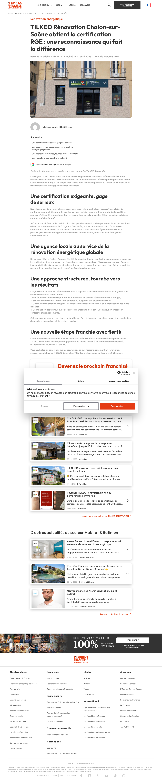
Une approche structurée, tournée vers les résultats (55, 153)
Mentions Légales (43, 775)
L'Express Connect (128, 683)
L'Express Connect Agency (131, 689)
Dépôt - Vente (16, 748)
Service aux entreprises (19, 710)
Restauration (15, 689)
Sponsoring (51, 748)
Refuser (44, 406)
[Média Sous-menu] (64, 5)
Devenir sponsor (127, 694)
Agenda (72, 5)
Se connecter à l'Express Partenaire (61, 753)
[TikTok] (115, 775)
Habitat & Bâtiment (18, 721)
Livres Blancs (89, 694)
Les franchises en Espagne (94, 716)
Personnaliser (79, 406)
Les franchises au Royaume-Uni (97, 732)
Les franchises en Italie (93, 727)
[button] (109, 5)
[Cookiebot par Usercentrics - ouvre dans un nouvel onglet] (119, 373)
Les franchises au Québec (94, 737)
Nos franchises (53, 678)
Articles (87, 678)
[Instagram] (123, 775)
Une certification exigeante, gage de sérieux (52, 142)
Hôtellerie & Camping (19, 732)
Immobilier (14, 694)
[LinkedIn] (89, 775)
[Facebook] (81, 775)
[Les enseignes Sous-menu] (51, 5)
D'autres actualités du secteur (114, 614)
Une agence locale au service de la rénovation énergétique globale (52, 148)
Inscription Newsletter (129, 710)
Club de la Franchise (55, 721)
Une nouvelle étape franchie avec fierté (49, 158)
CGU (61, 775)
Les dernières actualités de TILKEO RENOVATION (105, 516)
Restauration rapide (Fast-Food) (23, 683)
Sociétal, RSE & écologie (19, 727)
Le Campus (125, 705)
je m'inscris (133, 640)
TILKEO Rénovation (96, 171)
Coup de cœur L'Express (20, 678)
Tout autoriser (117, 406)
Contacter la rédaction (129, 716)
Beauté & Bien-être (18, 700)
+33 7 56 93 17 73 (127, 727)
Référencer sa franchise (130, 700)
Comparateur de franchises (127, 5)
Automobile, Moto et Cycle (21, 737)
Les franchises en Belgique (94, 721)
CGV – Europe (71, 775)
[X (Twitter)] (97, 775)
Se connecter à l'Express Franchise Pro (63, 702)
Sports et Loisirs (16, 716)
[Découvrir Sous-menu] (92, 5)
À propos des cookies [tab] (119, 381)
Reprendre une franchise (57, 683)
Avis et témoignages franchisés (60, 689)
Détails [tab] (81, 381)
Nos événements (54, 707)
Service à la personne (19, 743)
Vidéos (86, 689)
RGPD (55, 775)
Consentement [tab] (42, 381)
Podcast (87, 683)
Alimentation (15, 705)
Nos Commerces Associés (57, 734)
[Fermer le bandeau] (134, 373)
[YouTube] (106, 775)
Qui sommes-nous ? (128, 678)
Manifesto (124, 721)
